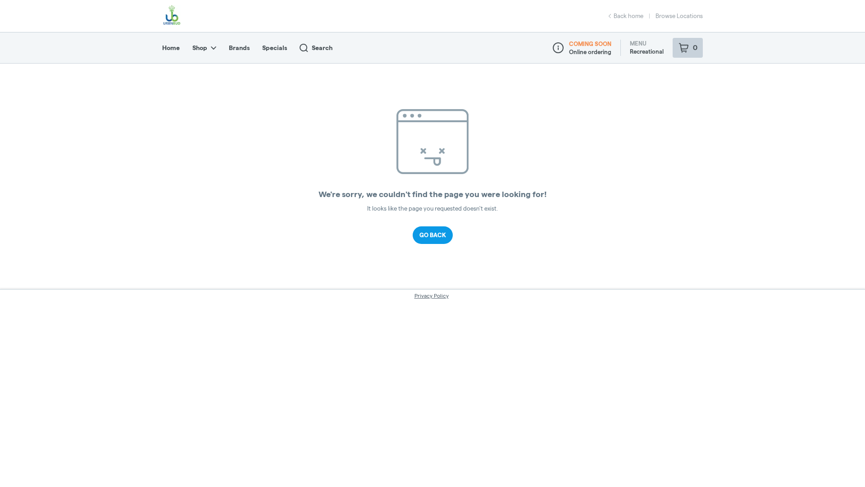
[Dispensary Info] (558, 47)
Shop (199, 47)
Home (171, 47)
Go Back (432, 235)
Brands (239, 47)
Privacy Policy (431, 296)
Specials (274, 47)
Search (322, 47)
